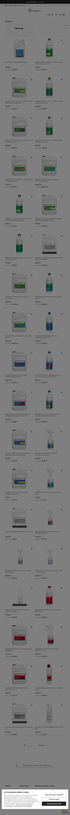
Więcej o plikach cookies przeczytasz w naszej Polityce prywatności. (18, 805)
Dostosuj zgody (54, 799)
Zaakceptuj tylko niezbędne (54, 795)
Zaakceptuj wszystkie (54, 804)
